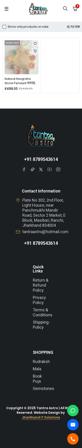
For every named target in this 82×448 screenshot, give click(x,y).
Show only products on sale (28, 27)
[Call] (73, 439)
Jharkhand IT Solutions (41, 417)
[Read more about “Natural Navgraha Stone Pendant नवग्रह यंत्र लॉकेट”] (35, 51)
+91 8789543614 (41, 159)
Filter (75, 27)
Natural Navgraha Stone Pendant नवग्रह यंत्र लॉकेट (20, 83)
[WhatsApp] (73, 410)
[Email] (73, 424)
